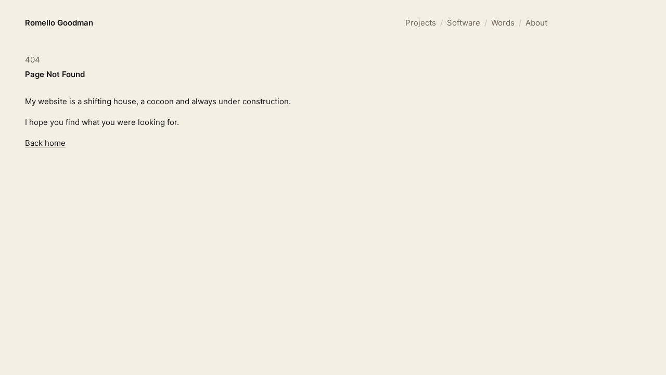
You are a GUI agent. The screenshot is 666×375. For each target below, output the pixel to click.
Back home (45, 143)
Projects (420, 23)
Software (463, 23)
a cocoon (157, 101)
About (536, 23)
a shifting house (107, 101)
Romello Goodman (59, 23)
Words (503, 23)
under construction (254, 101)
